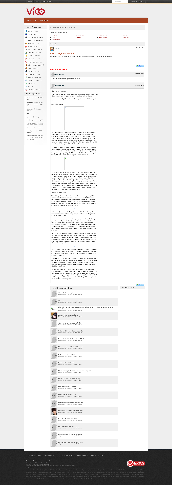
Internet (54, 37)
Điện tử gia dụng (33, 43)
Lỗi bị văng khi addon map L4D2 (35, 120)
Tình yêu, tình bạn (34, 90)
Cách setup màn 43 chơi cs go (35, 128)
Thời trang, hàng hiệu (35, 62)
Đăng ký (141, 1)
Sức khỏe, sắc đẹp (34, 59)
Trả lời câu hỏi (44, 20)
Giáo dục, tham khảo (34, 77)
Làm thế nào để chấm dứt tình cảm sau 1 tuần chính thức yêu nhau (35, 104)
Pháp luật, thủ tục (34, 74)
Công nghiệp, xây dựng (35, 49)
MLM (28, 114)
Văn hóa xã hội (32, 83)
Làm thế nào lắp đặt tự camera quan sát (35, 109)
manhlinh (57, 48)
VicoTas (36, 11)
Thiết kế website (46, 1)
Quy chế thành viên (97, 455)
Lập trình (78, 37)
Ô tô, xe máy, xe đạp (34, 46)
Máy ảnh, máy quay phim (35, 37)
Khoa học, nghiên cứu (35, 80)
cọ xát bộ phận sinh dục (33, 117)
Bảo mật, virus (80, 35)
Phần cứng (126, 37)
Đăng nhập (134, 1)
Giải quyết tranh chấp (67, 455)
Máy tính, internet (34, 34)
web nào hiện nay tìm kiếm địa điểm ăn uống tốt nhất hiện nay (35, 123)
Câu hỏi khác (56, 39)
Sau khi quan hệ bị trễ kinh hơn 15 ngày (35, 131)
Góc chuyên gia (33, 31)
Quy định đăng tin (82, 455)
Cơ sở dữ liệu (103, 35)
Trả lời (141, 66)
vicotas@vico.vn (46, 464)
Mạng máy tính (103, 37)
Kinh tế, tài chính (33, 68)
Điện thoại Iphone (77, 474)
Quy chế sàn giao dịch (34, 455)
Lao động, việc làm (34, 71)
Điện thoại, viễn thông (35, 40)
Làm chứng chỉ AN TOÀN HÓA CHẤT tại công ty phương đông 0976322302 (35, 137)
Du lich (30, 86)
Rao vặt (30, 1)
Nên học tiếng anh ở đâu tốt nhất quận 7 (35, 98)
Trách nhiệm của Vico (51, 455)
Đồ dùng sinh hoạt (34, 56)
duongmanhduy (59, 85)
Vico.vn (36, 467)
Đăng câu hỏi (32, 20)
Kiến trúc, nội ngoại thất (36, 65)
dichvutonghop (59, 74)
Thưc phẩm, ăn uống (34, 53)
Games (125, 35)
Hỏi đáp (37, 1)
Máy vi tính (55, 35)
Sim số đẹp (85, 474)
